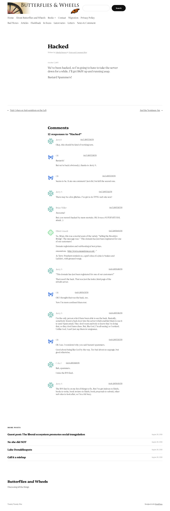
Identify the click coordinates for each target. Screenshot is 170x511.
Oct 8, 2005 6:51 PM (81, 292)
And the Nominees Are (150, 110)
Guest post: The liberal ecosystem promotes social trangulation (46, 434)
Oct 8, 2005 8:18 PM (72, 363)
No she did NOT (17, 441)
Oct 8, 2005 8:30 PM (115, 383)
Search (119, 8)
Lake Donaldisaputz (20, 449)
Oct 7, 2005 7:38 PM (89, 155)
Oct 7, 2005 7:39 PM (108, 176)
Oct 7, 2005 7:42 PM (105, 191)
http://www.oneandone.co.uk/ (81, 251)
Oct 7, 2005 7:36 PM (87, 139)
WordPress (158, 504)
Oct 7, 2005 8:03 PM (115, 231)
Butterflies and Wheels (28, 481)
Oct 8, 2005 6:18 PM (115, 269)
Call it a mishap (17, 457)
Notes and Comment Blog (78, 52)
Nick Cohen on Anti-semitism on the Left (28, 110)
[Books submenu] (55, 17)
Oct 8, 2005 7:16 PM (115, 313)
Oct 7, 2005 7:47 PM (115, 207)
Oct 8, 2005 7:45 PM (115, 339)
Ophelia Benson (61, 52)
